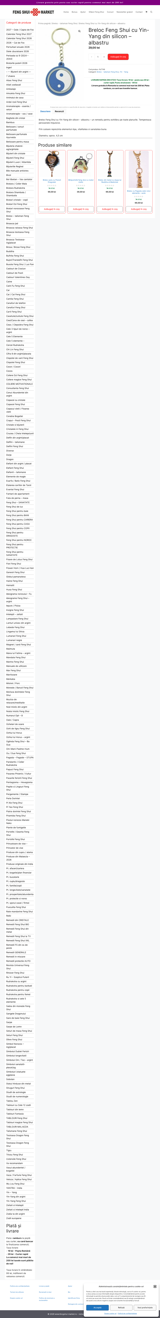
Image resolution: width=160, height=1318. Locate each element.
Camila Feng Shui (15, 299)
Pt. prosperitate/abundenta (20, 894)
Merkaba (10, 679)
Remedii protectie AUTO (18, 961)
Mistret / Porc (13, 683)
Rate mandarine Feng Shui (19, 911)
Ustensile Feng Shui (16, 1159)
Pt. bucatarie (12, 877)
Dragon (10, 459)
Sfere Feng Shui (14, 1039)
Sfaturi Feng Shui (96, 12)
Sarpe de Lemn (14, 1026)
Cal (8, 290)
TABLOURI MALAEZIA (17, 1127)
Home (66, 12)
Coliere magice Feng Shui (19, 379)
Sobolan (10, 1079)
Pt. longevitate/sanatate (18, 890)
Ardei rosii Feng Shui (16, 102)
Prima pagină (44, 23)
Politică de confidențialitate (127, 1313)
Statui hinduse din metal (18, 1083)
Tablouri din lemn (15, 1109)
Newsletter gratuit (125, 12)
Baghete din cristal (15, 118)
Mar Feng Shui (13, 670)
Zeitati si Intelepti (15, 1205)
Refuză (121, 1307)
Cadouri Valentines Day (18, 277)
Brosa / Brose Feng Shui (18, 247)
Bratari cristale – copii (17, 200)
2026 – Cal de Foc (15, 42)
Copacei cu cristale (15, 400)
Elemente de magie (16, 476)
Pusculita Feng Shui (16, 907)
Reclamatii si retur (45, 1292)
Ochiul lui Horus (14, 733)
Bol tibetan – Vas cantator (19, 179)
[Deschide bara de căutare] (151, 12)
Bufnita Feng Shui (15, 255)
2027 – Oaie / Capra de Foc (20, 29)
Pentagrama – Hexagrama (19, 782)
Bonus (74, 12)
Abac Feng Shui (14, 80)
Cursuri (110, 12)
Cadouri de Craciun (16, 268)
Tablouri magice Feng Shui (19, 1122)
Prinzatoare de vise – (16, 843)
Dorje (9, 455)
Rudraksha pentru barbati (19, 986)
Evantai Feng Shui (15, 489)
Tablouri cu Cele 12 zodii (18, 1105)
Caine (9, 281)
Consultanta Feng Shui (17, 388)
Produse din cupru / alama (19, 852)
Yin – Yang (11, 1192)
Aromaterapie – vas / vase (19, 113)
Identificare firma (74, 1298)
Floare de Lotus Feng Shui (19, 559)
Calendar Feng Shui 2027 (19, 34)
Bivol (8, 175)
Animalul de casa (15, 97)
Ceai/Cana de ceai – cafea (19, 320)
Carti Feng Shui (14, 311)
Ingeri (9, 67)
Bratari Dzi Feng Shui (16, 204)
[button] (155, 1286)
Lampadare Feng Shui (17, 618)
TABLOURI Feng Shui (16, 1118)
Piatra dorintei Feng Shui (18, 811)
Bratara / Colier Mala (16, 183)
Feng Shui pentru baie (17, 511)
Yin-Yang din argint (15, 1196)
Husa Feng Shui (14, 589)
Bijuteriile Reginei (14, 166)
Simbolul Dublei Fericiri (17, 1051)
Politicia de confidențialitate (20, 1286)
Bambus (10, 122)
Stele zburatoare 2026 (17, 51)
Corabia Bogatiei (14, 416)
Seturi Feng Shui (14, 1035)
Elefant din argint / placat (19, 463)
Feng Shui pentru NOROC (19, 540)
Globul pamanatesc (16, 576)
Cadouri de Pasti (14, 273)
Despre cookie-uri (16, 1298)
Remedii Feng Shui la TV (18, 936)
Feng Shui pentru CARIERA (19, 519)
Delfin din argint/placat (17, 437)
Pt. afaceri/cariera (15, 868)
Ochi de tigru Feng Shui (18, 728)
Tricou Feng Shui (14, 1154)
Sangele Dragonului (16, 1013)
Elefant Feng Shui (15, 468)
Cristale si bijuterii (15, 425)
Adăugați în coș (118, 56)
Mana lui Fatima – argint (18, 653)
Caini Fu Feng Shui (15, 286)
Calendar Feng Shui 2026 (19, 38)
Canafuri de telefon (16, 303)
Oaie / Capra (12, 720)
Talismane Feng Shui (16, 1131)
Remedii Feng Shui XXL (18, 940)
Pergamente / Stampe (17, 794)
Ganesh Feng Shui (15, 572)
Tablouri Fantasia (15, 1114)
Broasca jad (12, 223)
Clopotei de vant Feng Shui (19, 358)
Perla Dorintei (13, 798)
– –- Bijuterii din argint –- (18, 71)
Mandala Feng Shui (16, 657)
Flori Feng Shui (13, 563)
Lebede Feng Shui (15, 627)
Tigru (8, 1150)
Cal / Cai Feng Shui (15, 294)
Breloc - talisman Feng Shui (64, 23)
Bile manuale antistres (17, 170)
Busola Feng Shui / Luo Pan (20, 264)
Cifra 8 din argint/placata (18, 353)
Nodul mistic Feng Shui (17, 711)
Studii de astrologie (16, 1092)
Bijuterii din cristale (15, 153)
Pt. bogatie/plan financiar (19, 872)
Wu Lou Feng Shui (15, 1184)
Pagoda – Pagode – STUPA (20, 757)
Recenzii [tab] (59, 111)
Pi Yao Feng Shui (14, 807)
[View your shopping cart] (146, 12)
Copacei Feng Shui (15, 404)
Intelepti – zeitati (14, 614)
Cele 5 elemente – (15, 341)
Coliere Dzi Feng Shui (17, 375)
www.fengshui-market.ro (66, 1314)
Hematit (10, 585)
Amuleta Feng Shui (15, 93)
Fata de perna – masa (17, 498)
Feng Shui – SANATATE (18, 502)
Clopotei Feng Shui (15, 362)
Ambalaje (11, 89)
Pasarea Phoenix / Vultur (18, 773)
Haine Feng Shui (14, 581)
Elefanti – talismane (16, 472)
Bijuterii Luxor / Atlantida (18, 162)
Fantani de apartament (17, 494)
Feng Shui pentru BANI (17, 515)
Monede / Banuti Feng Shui (19, 687)
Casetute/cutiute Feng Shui (20, 316)
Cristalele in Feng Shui (17, 429)
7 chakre (10, 76)
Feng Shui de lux (14, 506)
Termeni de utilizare (17, 1292)
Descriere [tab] (45, 111)
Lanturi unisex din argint (18, 623)
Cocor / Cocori (13, 366)
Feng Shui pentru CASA (18, 524)
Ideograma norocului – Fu (19, 594)
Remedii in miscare (15, 956)
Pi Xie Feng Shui (14, 803)
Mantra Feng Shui (15, 662)
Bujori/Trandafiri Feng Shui (19, 260)
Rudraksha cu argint (16, 981)
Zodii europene (13, 1218)
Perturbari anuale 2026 (18, 47)
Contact (139, 12)
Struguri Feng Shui (15, 1088)
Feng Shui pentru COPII (17, 528)
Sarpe (9, 1022)
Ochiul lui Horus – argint (18, 737)
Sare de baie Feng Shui (18, 1018)
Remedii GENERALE (16, 952)
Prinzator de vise (14, 848)
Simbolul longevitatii (16, 1055)
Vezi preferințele (145, 1307)
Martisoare (11, 674)
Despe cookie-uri (110, 1313)
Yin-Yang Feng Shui (16, 1201)
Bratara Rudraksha (15, 188)
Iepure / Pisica (13, 605)
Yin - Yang (124, 72)
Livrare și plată (44, 1286)
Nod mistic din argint (16, 707)
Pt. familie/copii (14, 885)
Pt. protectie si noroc (16, 898)
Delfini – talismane (15, 442)
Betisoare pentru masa (17, 141)
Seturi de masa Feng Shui (19, 1031)
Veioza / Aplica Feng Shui (19, 1179)
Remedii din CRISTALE (17, 920)
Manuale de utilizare (16, 666)
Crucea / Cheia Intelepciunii (20, 433)
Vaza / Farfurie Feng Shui (19, 1175)
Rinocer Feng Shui (15, 973)
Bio (69, 1292)
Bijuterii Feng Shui (15, 158)
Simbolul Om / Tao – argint (19, 1060)
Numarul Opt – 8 (14, 715)
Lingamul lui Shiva (15, 631)
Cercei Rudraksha (15, 345)
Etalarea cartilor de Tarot (18, 485)
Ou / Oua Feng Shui (16, 753)
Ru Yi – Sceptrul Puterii (17, 977)
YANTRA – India (14, 1188)
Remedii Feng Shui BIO (17, 924)
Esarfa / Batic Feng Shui (18, 481)
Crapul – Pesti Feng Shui (18, 420)
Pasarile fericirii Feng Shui (19, 778)
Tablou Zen (12, 1101)
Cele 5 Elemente (14, 336)
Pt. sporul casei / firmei (17, 903)
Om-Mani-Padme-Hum (18, 749)
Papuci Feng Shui (15, 769)
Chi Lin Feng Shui (15, 349)
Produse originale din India (19, 864)
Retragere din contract (76, 1304)
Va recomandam (14, 1163)
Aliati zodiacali (13, 84)
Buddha (10, 251)
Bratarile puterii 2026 (16, 63)
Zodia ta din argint (15, 1214)
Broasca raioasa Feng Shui (19, 227)
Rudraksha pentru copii (17, 990)
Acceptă (97, 1307)
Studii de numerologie (17, 1096)
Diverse (10, 450)
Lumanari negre (14, 640)
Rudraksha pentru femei (18, 994)
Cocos (9, 371)
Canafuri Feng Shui (15, 307)
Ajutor (83, 12)
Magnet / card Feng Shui (18, 644)
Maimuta (10, 649)
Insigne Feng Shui (15, 610)
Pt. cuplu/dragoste (15, 881)
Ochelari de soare (15, 724)
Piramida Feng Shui (16, 815)
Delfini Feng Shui (14, 446)
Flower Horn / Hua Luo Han (20, 568)
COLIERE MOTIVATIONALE (19, 384)
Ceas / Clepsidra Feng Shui (19, 324)
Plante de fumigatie (16, 827)
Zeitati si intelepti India (17, 1209)
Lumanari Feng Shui (16, 636)
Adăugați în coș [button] (52, 209)
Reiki (8, 916)
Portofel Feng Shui (15, 839)
